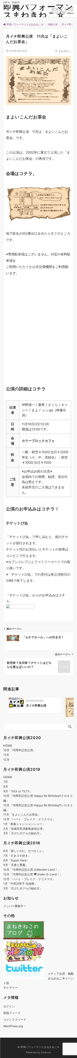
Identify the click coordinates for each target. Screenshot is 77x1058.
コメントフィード (14, 1019)
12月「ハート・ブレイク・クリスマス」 (29, 819)
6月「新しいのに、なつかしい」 (24, 851)
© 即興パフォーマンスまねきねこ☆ (38, 1047)
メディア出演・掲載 (61, 973)
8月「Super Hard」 (16, 860)
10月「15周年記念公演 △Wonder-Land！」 (32, 869)
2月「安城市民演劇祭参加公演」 (24, 828)
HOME (7, 745)
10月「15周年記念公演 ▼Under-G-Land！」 (32, 874)
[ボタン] (55, 12)
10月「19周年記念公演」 (19, 750)
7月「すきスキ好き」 (17, 855)
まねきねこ (64, 51)
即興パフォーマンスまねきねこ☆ (38, 11)
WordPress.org (13, 1026)
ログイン (9, 1006)
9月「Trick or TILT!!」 (17, 791)
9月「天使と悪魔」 (15, 865)
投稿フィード (12, 1013)
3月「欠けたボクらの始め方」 (23, 833)
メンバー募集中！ (14, 906)
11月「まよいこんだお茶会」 (22, 814)
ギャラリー (10, 987)
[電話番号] (63, 11)
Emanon (46, 1052)
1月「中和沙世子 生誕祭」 (20, 883)
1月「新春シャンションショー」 (24, 824)
